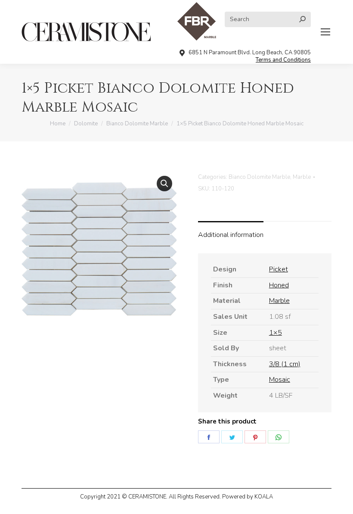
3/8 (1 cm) (284, 364)
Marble (302, 177)
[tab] (230, 231)
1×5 (275, 332)
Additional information (230, 235)
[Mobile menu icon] (325, 32)
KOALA (263, 497)
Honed (279, 285)
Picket (278, 269)
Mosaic (279, 379)
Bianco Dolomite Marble (259, 177)
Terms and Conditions (283, 60)
